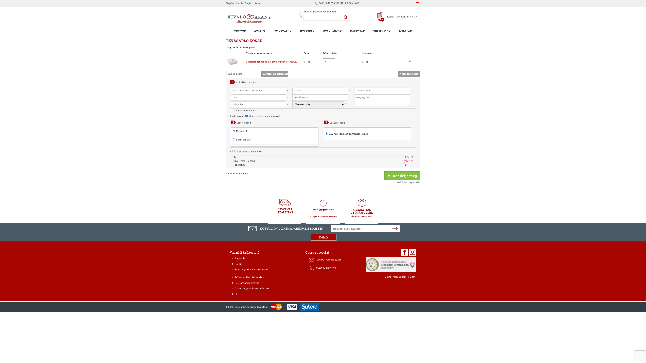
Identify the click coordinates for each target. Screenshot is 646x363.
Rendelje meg (403, 175)
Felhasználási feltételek (249, 277)
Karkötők (357, 31)
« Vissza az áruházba (237, 172)
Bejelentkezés (234, 3)
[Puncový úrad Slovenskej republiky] (391, 264)
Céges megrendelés (245, 110)
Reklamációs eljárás (247, 283)
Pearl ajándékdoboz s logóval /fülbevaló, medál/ (271, 61)
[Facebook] (404, 252)
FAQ (237, 294)
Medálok (405, 31)
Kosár (390, 16)
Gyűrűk (259, 31)
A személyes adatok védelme (252, 288)
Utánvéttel (241, 131)
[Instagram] (412, 252)
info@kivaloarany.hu (328, 259)
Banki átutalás (243, 139)
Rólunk (239, 264)
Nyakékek (307, 31)
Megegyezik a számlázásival (264, 115)
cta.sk (265, 306)
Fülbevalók (382, 31)
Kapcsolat (240, 258)
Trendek (240, 31)
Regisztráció (252, 3)
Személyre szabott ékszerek (251, 269)
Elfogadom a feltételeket (246, 151)
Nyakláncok (332, 31)
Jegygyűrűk (283, 31)
